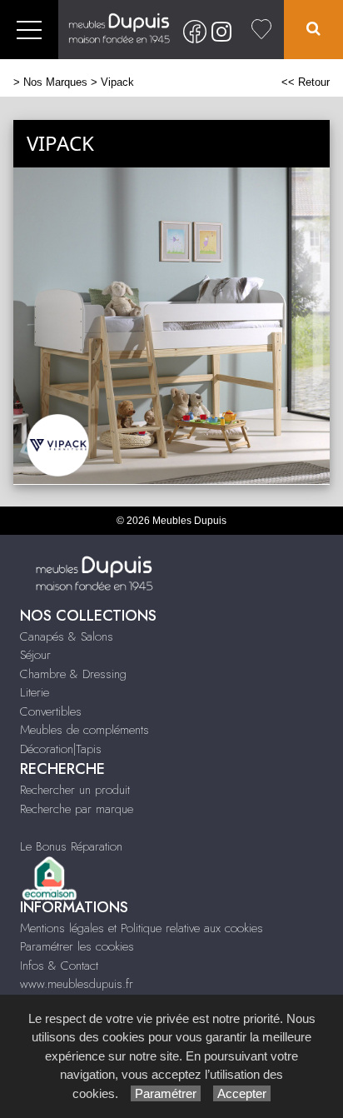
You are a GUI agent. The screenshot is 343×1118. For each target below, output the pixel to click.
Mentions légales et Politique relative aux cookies (141, 928)
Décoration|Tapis (61, 749)
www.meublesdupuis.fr (76, 984)
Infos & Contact (59, 965)
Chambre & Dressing (73, 674)
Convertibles (51, 711)
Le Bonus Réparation (71, 846)
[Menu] (29, 29)
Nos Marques (55, 82)
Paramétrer (166, 1093)
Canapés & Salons (66, 636)
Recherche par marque (76, 809)
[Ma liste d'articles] (261, 29)
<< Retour (305, 82)
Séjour (35, 655)
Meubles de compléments (84, 730)
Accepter (242, 1093)
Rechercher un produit (75, 790)
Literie (34, 692)
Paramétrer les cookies (77, 946)
